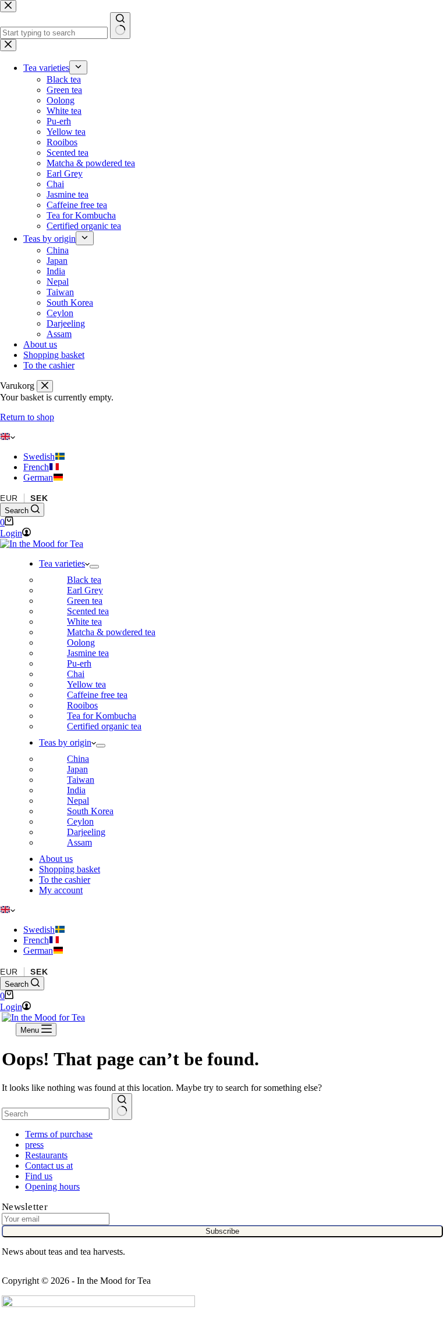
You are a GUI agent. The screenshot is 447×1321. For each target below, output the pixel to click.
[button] (223, 437)
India (76, 790)
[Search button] (122, 1106)
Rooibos (82, 705)
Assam (79, 842)
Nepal (78, 801)
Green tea (84, 601)
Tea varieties (62, 563)
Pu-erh (79, 663)
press (34, 1145)
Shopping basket (69, 869)
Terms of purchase (59, 1134)
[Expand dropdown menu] (94, 566)
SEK (39, 498)
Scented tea (88, 611)
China (78, 759)
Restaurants (46, 1155)
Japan (77, 769)
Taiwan (80, 780)
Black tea (84, 580)
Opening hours (52, 1186)
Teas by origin (65, 742)
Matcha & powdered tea (111, 632)
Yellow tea (86, 684)
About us (56, 859)
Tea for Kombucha (101, 716)
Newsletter (25, 1206)
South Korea (90, 811)
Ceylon (80, 821)
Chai (75, 674)
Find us (38, 1176)
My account (61, 890)
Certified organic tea (104, 726)
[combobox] (55, 1114)
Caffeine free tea (97, 695)
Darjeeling (86, 832)
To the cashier (64, 880)
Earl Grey (85, 590)
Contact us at (49, 1165)
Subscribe (222, 1231)
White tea (84, 622)
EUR (9, 498)
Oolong (81, 642)
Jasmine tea (88, 653)
